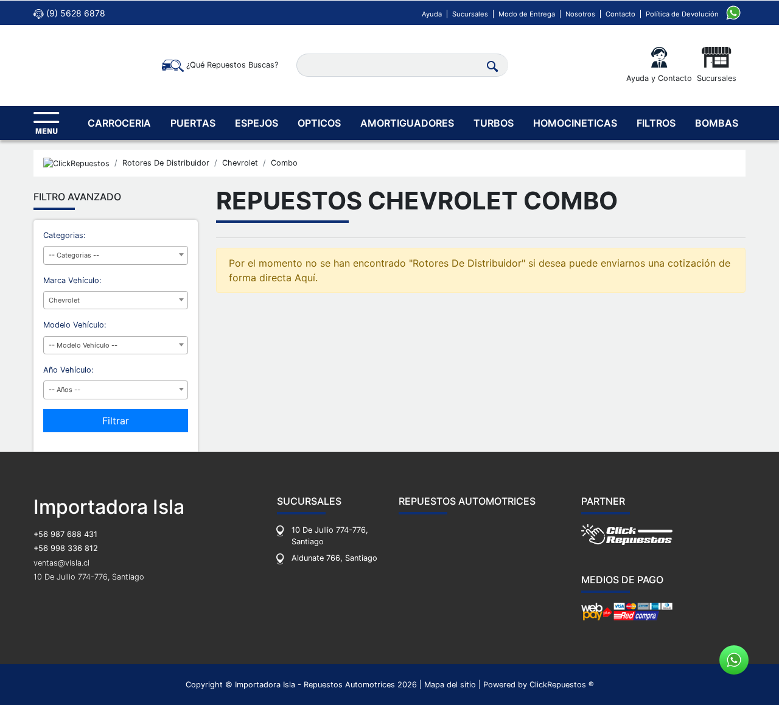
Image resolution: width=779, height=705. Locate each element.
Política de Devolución (682, 14)
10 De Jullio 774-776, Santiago (88, 576)
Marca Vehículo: (72, 280)
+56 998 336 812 (65, 548)
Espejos (256, 123)
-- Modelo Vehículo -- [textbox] (83, 345)
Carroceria (119, 123)
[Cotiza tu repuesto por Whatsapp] (733, 12)
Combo (284, 162)
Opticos (319, 123)
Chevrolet (240, 162)
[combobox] (115, 255)
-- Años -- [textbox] (64, 389)
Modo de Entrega (526, 14)
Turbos (493, 123)
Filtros (656, 123)
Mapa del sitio (450, 684)
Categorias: (64, 235)
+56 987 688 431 (65, 534)
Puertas (192, 123)
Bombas (716, 123)
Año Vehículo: (68, 369)
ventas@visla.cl (61, 562)
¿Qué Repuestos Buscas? (231, 64)
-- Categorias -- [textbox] (74, 255)
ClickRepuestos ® (561, 684)
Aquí (305, 278)
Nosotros (580, 14)
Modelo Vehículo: (75, 324)
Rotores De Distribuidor (165, 162)
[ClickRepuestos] (76, 163)
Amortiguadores (407, 123)
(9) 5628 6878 (74, 13)
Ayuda (432, 14)
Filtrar (115, 421)
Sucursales (470, 14)
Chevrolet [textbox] (64, 300)
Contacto (620, 14)
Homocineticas (575, 123)
